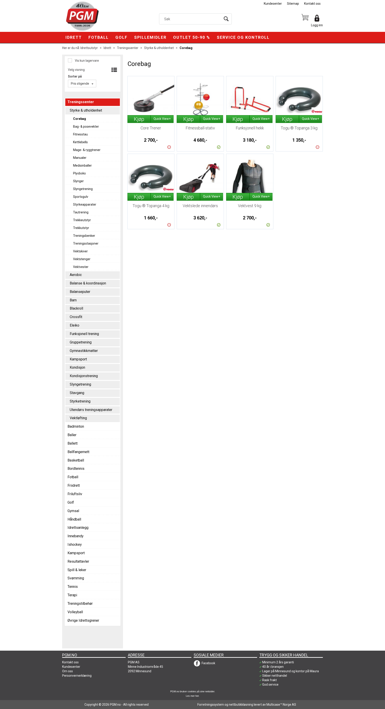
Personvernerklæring (77, 675)
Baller (72, 435)
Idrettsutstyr (89, 48)
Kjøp (139, 119)
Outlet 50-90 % (191, 37)
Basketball (76, 460)
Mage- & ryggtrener (86, 150)
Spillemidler (150, 37)
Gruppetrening (81, 342)
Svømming (76, 578)
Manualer (79, 157)
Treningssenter (127, 48)
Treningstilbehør (80, 603)
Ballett (73, 443)
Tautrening (80, 212)
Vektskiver (80, 251)
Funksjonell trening (84, 334)
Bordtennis (76, 468)
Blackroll (76, 308)
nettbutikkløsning (241, 704)
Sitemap (293, 3)
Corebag (186, 48)
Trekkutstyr (81, 228)
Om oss (67, 671)
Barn (73, 300)
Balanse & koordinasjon (88, 283)
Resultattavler (78, 561)
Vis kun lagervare (86, 60)
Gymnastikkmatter (84, 351)
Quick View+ (162, 119)
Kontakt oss (312, 3)
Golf (121, 37)
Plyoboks (79, 173)
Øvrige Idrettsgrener (83, 620)
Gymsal (73, 511)
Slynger (78, 181)
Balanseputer (80, 292)
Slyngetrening (83, 189)
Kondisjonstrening (84, 376)
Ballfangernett (78, 452)
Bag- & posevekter (86, 126)
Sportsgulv (80, 196)
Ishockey (75, 544)
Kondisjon (77, 367)
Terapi (72, 595)
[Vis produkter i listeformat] (113, 70)
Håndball (74, 519)
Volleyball (75, 612)
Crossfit (76, 317)
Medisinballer (82, 165)
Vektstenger (81, 259)
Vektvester (80, 267)
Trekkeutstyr (82, 220)
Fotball (98, 37)
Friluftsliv (75, 494)
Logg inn (317, 25)
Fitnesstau (80, 134)
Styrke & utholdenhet (159, 48)
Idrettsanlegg (78, 527)
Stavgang (77, 393)
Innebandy (76, 536)
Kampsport (78, 359)
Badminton (76, 426)
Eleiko (74, 325)
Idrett (74, 37)
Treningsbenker (84, 235)
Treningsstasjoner (85, 243)
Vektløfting (78, 418)
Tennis (73, 586)
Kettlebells (80, 142)
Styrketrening (80, 401)
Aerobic (76, 275)
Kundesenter (273, 3)
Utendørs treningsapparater (91, 410)
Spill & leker (77, 570)
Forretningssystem (210, 704)
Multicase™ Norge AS (281, 704)
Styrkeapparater (84, 204)
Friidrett (74, 485)
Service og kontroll (243, 37)
